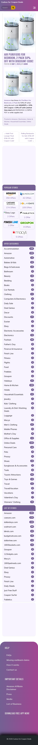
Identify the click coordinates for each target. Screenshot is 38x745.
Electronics (22, 119)
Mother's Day (18, 434)
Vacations (18, 493)
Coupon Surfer (18, 595)
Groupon (18, 376)
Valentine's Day (18, 497)
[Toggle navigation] (34, 7)
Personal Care (18, 447)
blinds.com (18, 531)
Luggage (18, 415)
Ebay (18, 326)
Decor (18, 312)
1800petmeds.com (18, 563)
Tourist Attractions (18, 474)
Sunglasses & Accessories (18, 465)
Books (18, 285)
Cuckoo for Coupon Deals (12, 2)
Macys (18, 420)
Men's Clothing (18, 425)
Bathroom (18, 271)
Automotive (18, 258)
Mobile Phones (18, 429)
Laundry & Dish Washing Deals (18, 409)
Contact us (11, 670)
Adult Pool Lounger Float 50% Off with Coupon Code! (9, 137)
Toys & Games (18, 479)
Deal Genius (18, 308)
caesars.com (18, 517)
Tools (18, 470)
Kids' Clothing (18, 403)
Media (9, 699)
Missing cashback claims (17, 660)
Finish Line (18, 353)
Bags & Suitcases (18, 267)
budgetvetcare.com (18, 536)
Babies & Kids (18, 262)
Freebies (18, 371)
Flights (18, 362)
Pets (18, 452)
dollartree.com (18, 540)
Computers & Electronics (18, 299)
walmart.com (18, 527)
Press (9, 694)
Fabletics (18, 599)
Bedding (18, 280)
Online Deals (18, 443)
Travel (18, 484)
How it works (12, 665)
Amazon (14, 119)
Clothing (18, 294)
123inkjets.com (18, 554)
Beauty (18, 276)
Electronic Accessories (18, 331)
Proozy (18, 456)
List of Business (13, 704)
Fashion (18, 340)
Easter (18, 321)
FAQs (8, 655)
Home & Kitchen (18, 385)
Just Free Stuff (18, 590)
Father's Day (18, 344)
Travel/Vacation (18, 488)
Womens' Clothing (18, 502)
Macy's (18, 558)
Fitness (18, 358)
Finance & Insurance (18, 349)
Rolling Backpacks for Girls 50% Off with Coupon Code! (27, 137)
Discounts (18, 317)
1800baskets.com (18, 545)
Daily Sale (18, 303)
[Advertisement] (19, 165)
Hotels (18, 390)
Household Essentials (18, 122)
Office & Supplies (18, 438)
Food (18, 367)
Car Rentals (18, 290)
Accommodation (18, 249)
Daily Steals (18, 586)
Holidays (18, 381)
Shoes (18, 461)
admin (26, 64)
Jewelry (18, 399)
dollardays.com (18, 522)
